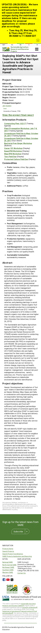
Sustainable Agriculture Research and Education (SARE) (19, 605)
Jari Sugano (6, 106)
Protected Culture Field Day (16, 159)
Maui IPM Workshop (12, 154)
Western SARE (7, 572)
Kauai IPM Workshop (13, 151)
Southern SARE (8, 570)
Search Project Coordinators (12, 554)
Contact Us (21, 573)
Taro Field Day (10, 156)
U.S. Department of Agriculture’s (18, 610)
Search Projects (8, 551)
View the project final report (18, 115)
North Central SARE (9, 565)
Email (5, 108)
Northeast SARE (8, 567)
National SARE (7, 562)
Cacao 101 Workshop (13, 148)
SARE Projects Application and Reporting (17, 556)
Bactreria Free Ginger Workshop (18, 143)
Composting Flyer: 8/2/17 (15, 123)
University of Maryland (29, 607)
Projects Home (7, 549)
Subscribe (18, 531)
